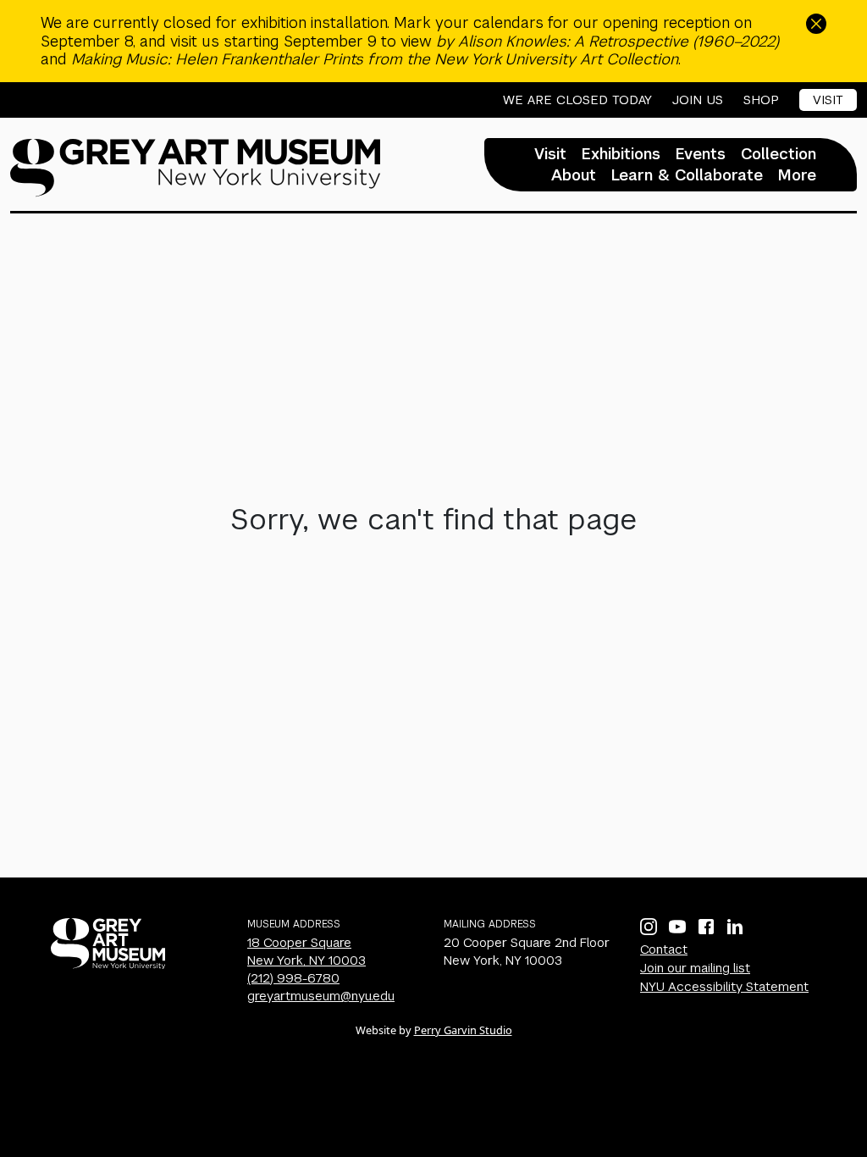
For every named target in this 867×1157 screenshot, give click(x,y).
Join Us (697, 100)
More (797, 175)
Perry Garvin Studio (463, 1030)
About (573, 175)
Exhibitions (621, 154)
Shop (761, 100)
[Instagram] (648, 926)
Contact (664, 949)
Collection (778, 154)
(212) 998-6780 (293, 978)
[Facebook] (706, 926)
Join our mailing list (695, 968)
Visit (828, 99)
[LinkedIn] (734, 926)
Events (701, 154)
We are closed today (577, 100)
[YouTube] (677, 926)
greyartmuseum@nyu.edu (321, 996)
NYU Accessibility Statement (724, 986)
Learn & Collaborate (687, 175)
